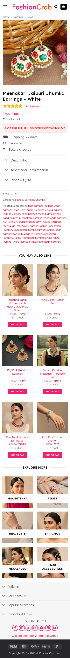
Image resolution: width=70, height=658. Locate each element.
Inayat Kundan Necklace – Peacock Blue (52, 373)
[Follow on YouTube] (55, 628)
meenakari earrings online (32, 225)
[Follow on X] (28, 628)
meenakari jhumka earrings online (34, 229)
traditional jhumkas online (37, 237)
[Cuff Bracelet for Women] (52, 417)
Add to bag (17, 324)
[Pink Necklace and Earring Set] (17, 417)
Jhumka (40, 199)
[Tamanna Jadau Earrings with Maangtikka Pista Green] (17, 279)
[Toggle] (6, 160)
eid (23, 209)
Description (20, 160)
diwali (17, 209)
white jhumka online (24, 241)
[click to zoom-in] (35, 52)
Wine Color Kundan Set (52, 301)
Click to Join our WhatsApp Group (35, 636)
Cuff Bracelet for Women (52, 438)
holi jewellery (10, 221)
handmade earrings (55, 217)
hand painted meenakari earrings (41, 213)
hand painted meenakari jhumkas (22, 217)
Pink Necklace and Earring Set (17, 438)
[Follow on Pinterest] (41, 628)
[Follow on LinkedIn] (48, 628)
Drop (30, 16)
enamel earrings (36, 209)
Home (6, 16)
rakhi (17, 237)
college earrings (34, 205)
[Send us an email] (35, 628)
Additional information (29, 170)
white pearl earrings (49, 241)
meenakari (9, 225)
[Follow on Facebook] (15, 628)
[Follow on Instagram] (22, 628)
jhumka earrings (51, 221)
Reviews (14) (21, 180)
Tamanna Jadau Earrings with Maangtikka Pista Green (17, 305)
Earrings (18, 16)
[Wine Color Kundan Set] (52, 279)
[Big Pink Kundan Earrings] (17, 350)
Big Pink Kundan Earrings (17, 371)
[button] (5, 7)
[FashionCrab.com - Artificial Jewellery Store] (32, 7)
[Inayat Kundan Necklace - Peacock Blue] (52, 350)
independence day (30, 221)
